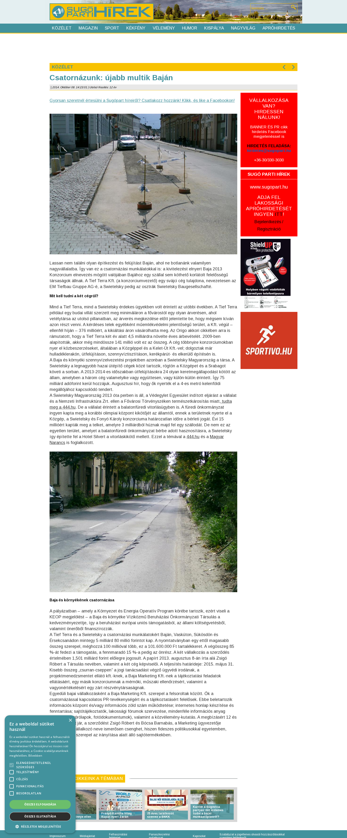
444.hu (192, 436)
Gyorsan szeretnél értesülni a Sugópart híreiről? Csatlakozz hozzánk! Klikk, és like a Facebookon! (142, 100)
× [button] (70, 720)
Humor (189, 28)
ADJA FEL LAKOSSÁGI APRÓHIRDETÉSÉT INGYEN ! (269, 205)
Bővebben (35, 756)
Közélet (62, 28)
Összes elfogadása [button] (40, 804)
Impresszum (58, 836)
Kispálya (214, 28)
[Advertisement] (173, 47)
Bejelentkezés (267, 221)
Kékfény (135, 28)
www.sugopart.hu (269, 186)
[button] (40, 826)
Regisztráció (269, 229)
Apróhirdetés (278, 28)
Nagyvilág (243, 28)
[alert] (40, 774)
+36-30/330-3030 (269, 160)
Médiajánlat (87, 836)
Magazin (88, 28)
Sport (112, 28)
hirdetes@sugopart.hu (269, 150)
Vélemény (164, 28)
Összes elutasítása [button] (40, 816)
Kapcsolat (199, 836)
